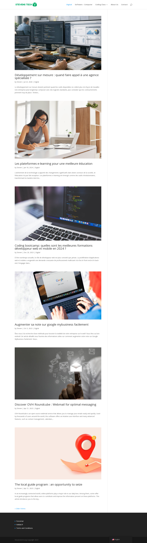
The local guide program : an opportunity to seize (48, 484)
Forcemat (20, 521)
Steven (19, 82)
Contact (124, 5)
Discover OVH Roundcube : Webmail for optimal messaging (55, 404)
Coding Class (100, 5)
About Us (114, 5)
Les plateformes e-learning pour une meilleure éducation (53, 163)
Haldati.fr (19, 524)
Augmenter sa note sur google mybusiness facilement (52, 324)
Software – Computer (83, 5)
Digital (69, 5)
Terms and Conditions (24, 528)
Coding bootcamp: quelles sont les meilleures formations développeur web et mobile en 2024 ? (53, 247)
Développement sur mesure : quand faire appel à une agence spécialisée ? (57, 76)
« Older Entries (20, 508)
